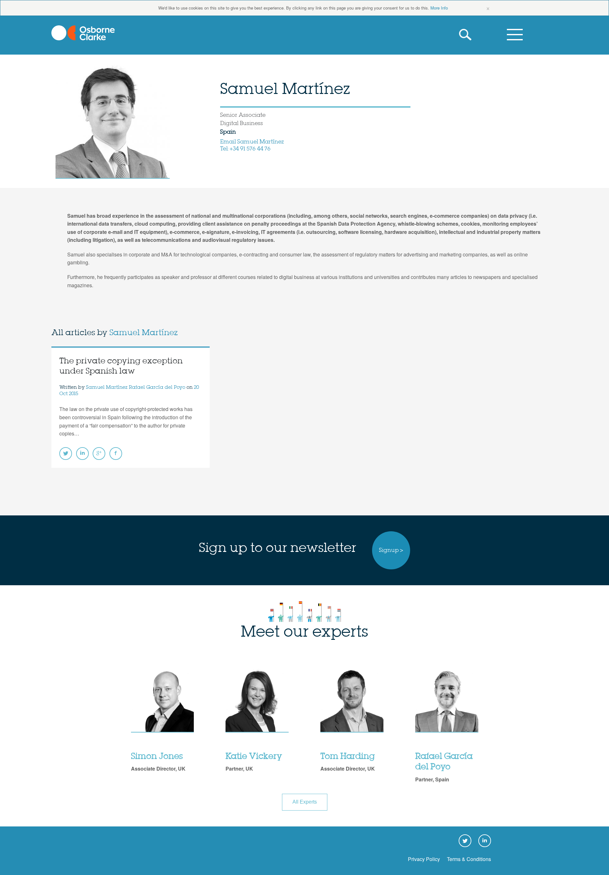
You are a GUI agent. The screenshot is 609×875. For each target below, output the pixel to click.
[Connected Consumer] (83, 32)
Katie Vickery (254, 756)
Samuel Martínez (143, 333)
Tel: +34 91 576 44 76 (245, 148)
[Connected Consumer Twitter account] (65, 453)
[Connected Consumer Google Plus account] (99, 453)
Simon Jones (157, 756)
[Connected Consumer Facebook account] (115, 453)
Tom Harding (347, 756)
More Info (439, 8)
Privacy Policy (424, 859)
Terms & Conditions (469, 859)
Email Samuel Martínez (252, 141)
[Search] (466, 35)
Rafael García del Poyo (157, 387)
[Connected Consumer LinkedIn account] (82, 453)
